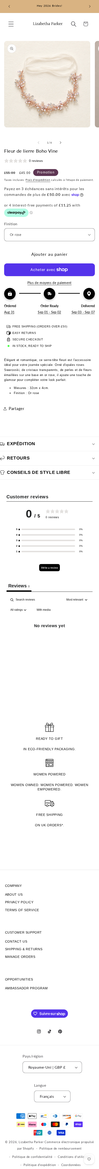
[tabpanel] (49, 636)
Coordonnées (71, 1165)
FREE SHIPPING (49, 815)
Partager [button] (16, 408)
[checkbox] (43, 610)
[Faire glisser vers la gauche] (38, 143)
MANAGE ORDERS (20, 957)
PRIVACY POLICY (19, 902)
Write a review (49, 567)
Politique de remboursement (60, 1148)
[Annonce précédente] (9, 6)
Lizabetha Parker (31, 1142)
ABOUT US (14, 894)
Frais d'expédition (38, 180)
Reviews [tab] (19, 585)
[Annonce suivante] (90, 6)
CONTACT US (16, 941)
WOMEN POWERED (49, 774)
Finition (10, 224)
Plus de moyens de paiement (49, 283)
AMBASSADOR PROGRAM (26, 988)
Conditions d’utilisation (75, 1157)
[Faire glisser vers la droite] (60, 143)
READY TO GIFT (49, 738)
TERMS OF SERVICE (22, 910)
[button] (11, 24)
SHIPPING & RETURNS (24, 949)
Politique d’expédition (39, 1165)
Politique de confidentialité (32, 1157)
